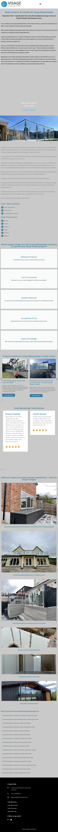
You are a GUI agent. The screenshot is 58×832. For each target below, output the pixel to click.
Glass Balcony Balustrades (29, 703)
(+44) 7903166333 (15, 793)
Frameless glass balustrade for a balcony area (29, 575)
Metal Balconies (12, 811)
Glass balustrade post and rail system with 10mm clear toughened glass (29, 527)
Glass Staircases (12, 808)
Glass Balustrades (13, 805)
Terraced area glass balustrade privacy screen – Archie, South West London (13, 382)
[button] (40, 4)
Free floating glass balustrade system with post (29, 623)
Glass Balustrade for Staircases (29, 677)
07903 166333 (29, 110)
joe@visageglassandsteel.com (19, 797)
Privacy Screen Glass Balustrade (29, 650)
